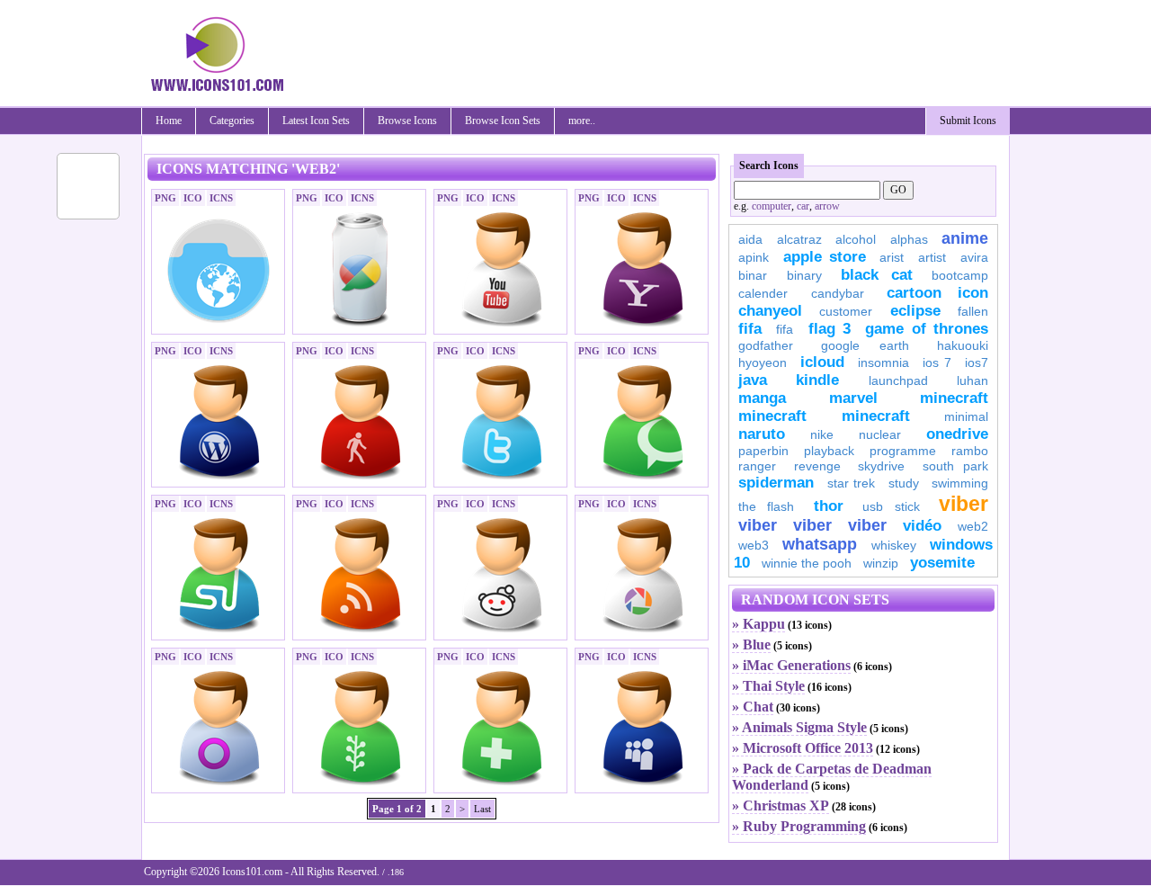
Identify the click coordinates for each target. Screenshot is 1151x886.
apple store (824, 256)
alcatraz (799, 239)
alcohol (855, 239)
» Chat (752, 706)
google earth (865, 345)
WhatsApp (819, 544)
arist (891, 257)
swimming (960, 483)
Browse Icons (407, 120)
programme (903, 450)
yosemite (942, 562)
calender (763, 293)
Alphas (909, 239)
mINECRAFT (772, 416)
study (903, 483)
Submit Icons (968, 120)
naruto (761, 434)
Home (169, 120)
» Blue (751, 644)
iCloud (822, 362)
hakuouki (962, 345)
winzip (880, 563)
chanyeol (770, 310)
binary (804, 275)
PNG (165, 197)
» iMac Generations (791, 665)
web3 (753, 545)
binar (752, 275)
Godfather (765, 345)
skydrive (881, 466)
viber (963, 503)
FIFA (750, 328)
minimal (966, 416)
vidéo (922, 525)
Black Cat (877, 274)
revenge (817, 466)
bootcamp (960, 275)
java (752, 380)
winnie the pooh (807, 563)
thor (828, 506)
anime (964, 238)
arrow (827, 206)
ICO (192, 197)
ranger (757, 466)
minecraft (954, 398)
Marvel (853, 398)
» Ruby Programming (799, 826)
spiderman (776, 482)
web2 (973, 526)
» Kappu (758, 623)
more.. (581, 120)
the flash (766, 506)
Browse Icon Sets (502, 120)
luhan (972, 380)
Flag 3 (829, 328)
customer (845, 311)
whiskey (893, 545)
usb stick (890, 506)
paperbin (763, 450)
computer (771, 206)
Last (482, 808)
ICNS (221, 197)
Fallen (973, 311)
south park (956, 466)
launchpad (898, 380)
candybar (837, 293)
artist (932, 257)
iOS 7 (937, 362)
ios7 (976, 362)
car (803, 206)
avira (974, 257)
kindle (817, 380)
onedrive (957, 434)
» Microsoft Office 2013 (802, 748)
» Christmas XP (780, 805)
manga (762, 398)
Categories (232, 120)
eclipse (915, 310)
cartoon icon (937, 292)
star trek (851, 483)
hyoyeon (762, 362)
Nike (822, 434)
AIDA (750, 239)
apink (753, 257)
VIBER (757, 525)
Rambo (969, 450)
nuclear (880, 434)
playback (829, 450)
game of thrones (926, 328)
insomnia (883, 362)
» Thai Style (768, 686)
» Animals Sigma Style (799, 727)
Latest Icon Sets (316, 120)
